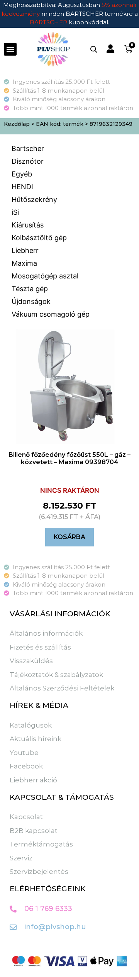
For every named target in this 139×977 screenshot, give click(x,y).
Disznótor (28, 161)
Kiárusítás (28, 225)
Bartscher (28, 148)
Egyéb (22, 174)
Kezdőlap (17, 123)
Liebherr (25, 250)
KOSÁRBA (69, 537)
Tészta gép (30, 289)
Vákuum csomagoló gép (51, 314)
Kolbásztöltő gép (39, 238)
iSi (15, 212)
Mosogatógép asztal (45, 276)
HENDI (22, 187)
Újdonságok (31, 301)
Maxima (24, 263)
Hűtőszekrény (34, 199)
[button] (10, 49)
